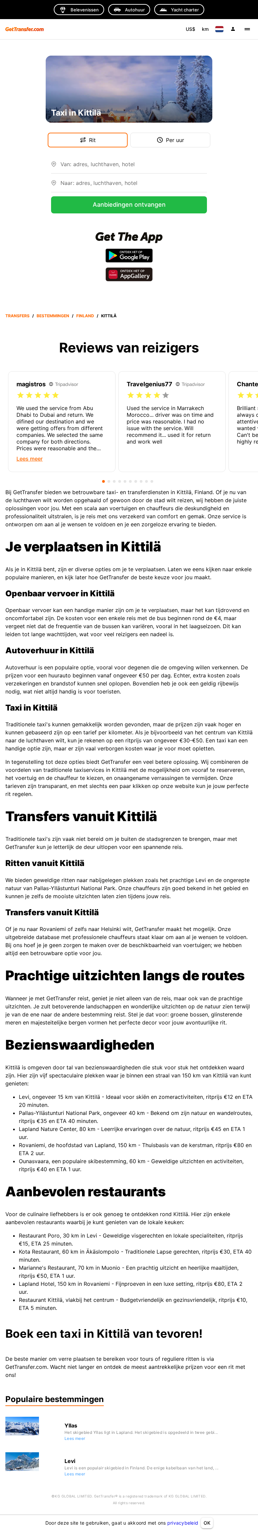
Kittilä (109, 315)
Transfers (17, 315)
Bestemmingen (53, 315)
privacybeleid (182, 1523)
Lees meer (74, 1438)
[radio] (20, 395)
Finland (85, 315)
